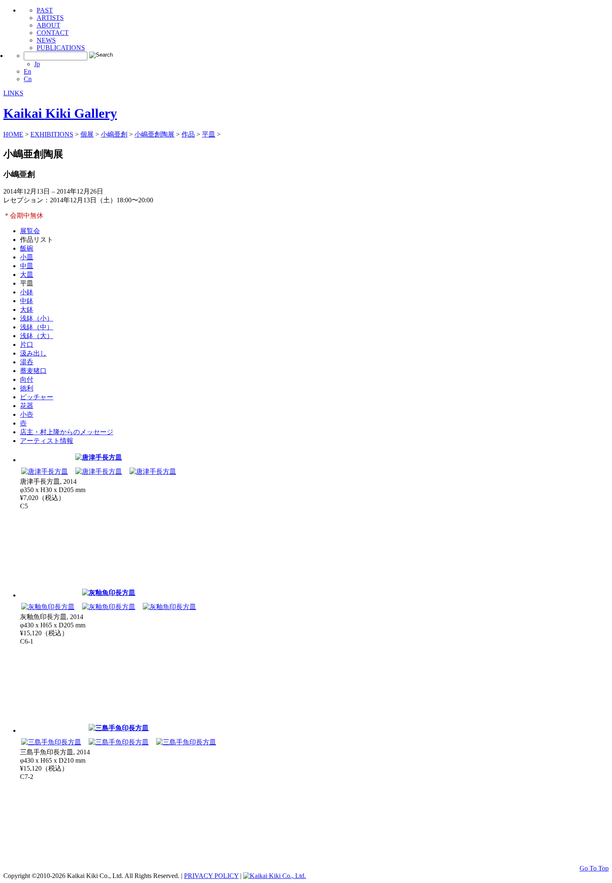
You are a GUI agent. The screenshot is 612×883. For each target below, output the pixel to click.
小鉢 (26, 292)
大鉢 (26, 309)
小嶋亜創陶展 (154, 134)
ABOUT (48, 25)
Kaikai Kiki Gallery (60, 113)
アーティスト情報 (46, 440)
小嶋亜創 (114, 134)
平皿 (208, 134)
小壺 (26, 414)
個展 (87, 134)
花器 (26, 405)
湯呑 (26, 362)
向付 (26, 379)
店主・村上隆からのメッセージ (66, 431)
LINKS (13, 93)
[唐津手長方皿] (98, 457)
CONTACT (53, 32)
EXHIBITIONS (51, 134)
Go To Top (594, 868)
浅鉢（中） (36, 327)
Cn (28, 78)
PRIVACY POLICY (211, 875)
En (27, 71)
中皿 (26, 265)
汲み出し (33, 353)
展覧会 (30, 230)
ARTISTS (50, 17)
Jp (37, 63)
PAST (45, 10)
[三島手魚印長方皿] (119, 727)
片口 (26, 344)
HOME (13, 134)
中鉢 (26, 300)
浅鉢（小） (36, 318)
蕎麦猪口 (33, 370)
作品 (188, 134)
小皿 (26, 257)
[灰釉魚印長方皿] (108, 592)
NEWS (46, 40)
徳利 (26, 388)
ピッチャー (36, 396)
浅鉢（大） (36, 335)
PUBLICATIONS (61, 47)
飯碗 (26, 248)
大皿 (26, 274)
